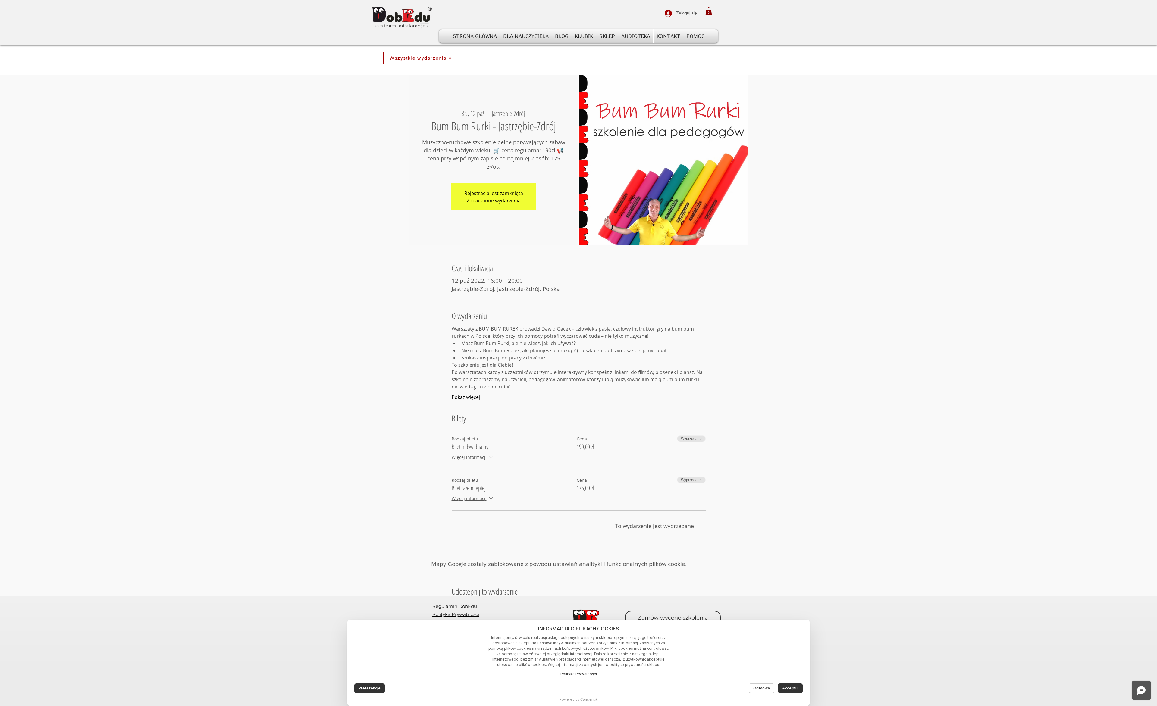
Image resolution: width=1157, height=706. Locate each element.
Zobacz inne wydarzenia (494, 200)
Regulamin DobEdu (454, 606)
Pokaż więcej (466, 397)
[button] (708, 11)
